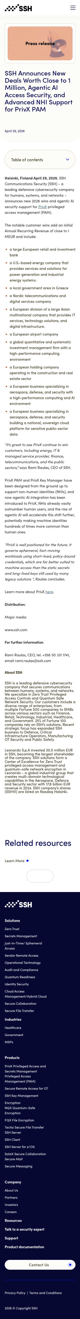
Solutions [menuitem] (12, 920)
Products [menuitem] (12, 1057)
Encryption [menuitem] (13, 1102)
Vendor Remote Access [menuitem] (21, 955)
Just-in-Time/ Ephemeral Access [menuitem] (23, 945)
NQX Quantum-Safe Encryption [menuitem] (20, 1110)
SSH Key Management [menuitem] (21, 1095)
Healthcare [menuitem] (13, 1027)
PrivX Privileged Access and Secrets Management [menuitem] (25, 1068)
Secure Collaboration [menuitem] (20, 1003)
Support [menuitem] (11, 1237)
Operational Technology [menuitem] (23, 962)
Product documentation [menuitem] (24, 1246)
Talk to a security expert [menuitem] (24, 1229)
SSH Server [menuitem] (13, 1132)
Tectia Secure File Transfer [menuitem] (24, 1127)
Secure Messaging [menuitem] (18, 1166)
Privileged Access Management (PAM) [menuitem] (20, 1078)
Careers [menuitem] (11, 1212)
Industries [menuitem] (13, 1019)
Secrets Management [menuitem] (21, 936)
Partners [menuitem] (11, 1197)
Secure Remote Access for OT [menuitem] (26, 1088)
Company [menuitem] (13, 1181)
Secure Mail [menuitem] (14, 1159)
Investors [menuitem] (11, 1204)
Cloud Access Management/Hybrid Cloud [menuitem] (26, 993)
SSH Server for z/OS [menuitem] (20, 1146)
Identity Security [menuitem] (17, 984)
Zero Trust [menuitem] (12, 929)
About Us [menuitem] (11, 1190)
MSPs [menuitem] (9, 1042)
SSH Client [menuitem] (12, 1139)
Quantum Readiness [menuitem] (20, 977)
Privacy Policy (15, 1293)
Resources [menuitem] (13, 1220)
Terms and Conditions (45, 1293)
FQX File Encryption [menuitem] (19, 1120)
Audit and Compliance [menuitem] (21, 970)
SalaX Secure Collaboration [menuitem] (25, 1154)
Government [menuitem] (14, 1035)
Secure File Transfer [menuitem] (19, 1010)
